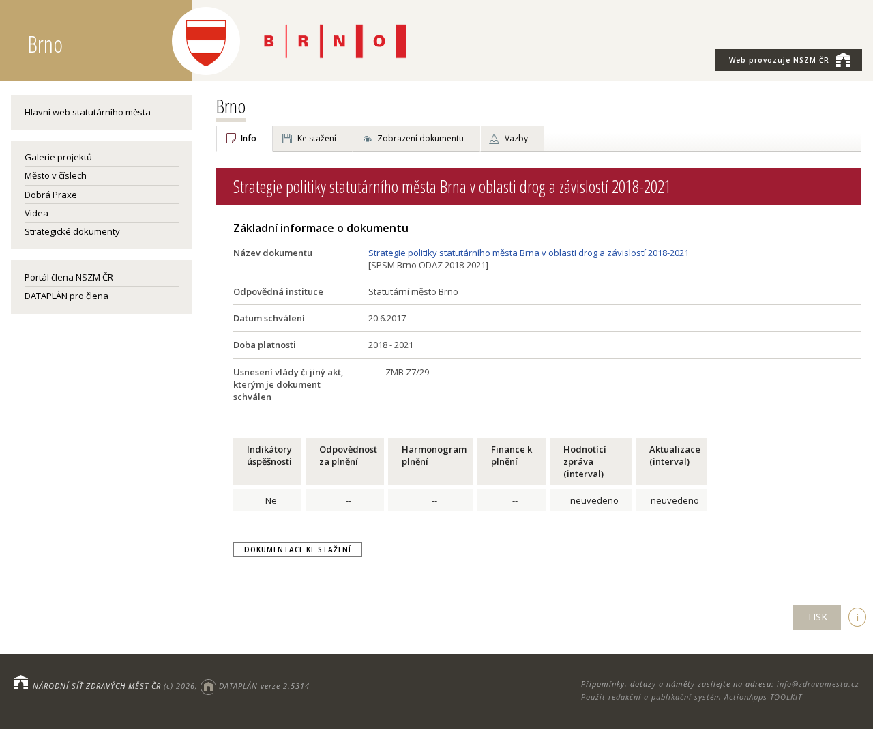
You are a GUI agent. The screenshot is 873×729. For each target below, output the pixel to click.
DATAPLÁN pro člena (66, 295)
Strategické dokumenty (72, 231)
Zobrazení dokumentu (420, 138)
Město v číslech (56, 175)
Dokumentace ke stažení (297, 549)
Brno (231, 106)
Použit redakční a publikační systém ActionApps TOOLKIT (691, 696)
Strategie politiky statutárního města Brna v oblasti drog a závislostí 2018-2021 (528, 252)
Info (248, 138)
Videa (36, 213)
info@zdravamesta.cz (818, 683)
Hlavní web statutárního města (88, 112)
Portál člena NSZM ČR (69, 277)
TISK (817, 616)
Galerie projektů (58, 157)
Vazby (516, 138)
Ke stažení (316, 138)
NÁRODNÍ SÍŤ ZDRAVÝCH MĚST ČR (97, 686)
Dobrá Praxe (51, 194)
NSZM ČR (779, 60)
